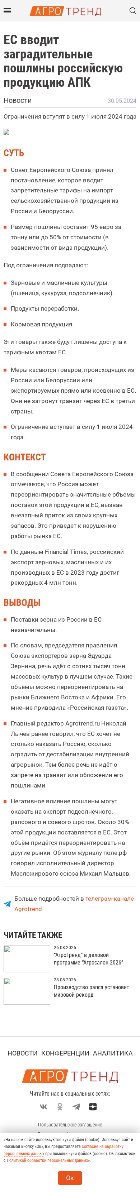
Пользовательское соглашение (70, 1125)
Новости (23, 1053)
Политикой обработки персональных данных (47, 1160)
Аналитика (113, 1053)
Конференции (65, 1053)
